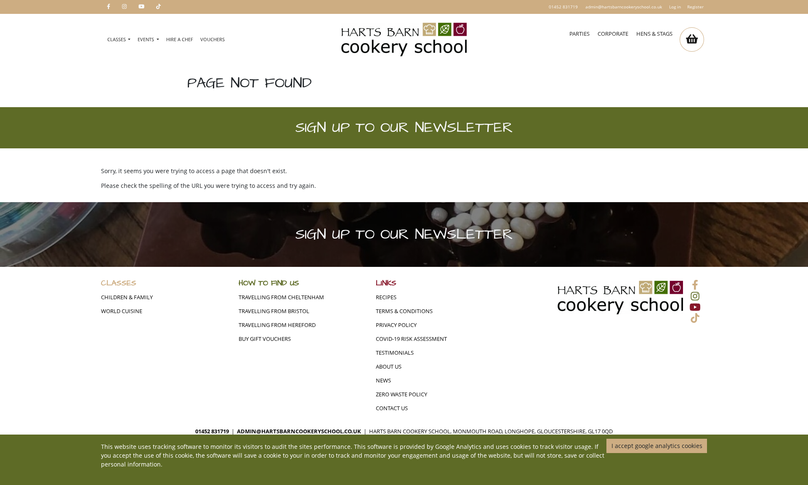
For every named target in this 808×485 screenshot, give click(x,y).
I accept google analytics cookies (656, 446)
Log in (675, 7)
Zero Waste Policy (401, 394)
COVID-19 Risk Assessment (411, 339)
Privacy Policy (396, 325)
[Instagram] (124, 7)
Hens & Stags (654, 33)
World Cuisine (121, 311)
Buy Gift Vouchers (265, 339)
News (383, 380)
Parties (579, 33)
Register (695, 7)
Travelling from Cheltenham (281, 297)
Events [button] (146, 39)
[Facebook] (108, 7)
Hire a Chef (179, 39)
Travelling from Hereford (277, 325)
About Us (388, 366)
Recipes (386, 297)
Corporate (613, 33)
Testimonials (395, 352)
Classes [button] (117, 39)
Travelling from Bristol (274, 311)
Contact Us (392, 408)
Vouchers (212, 39)
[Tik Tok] (158, 7)
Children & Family (127, 297)
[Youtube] (141, 7)
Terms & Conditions (404, 311)
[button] (692, 39)
